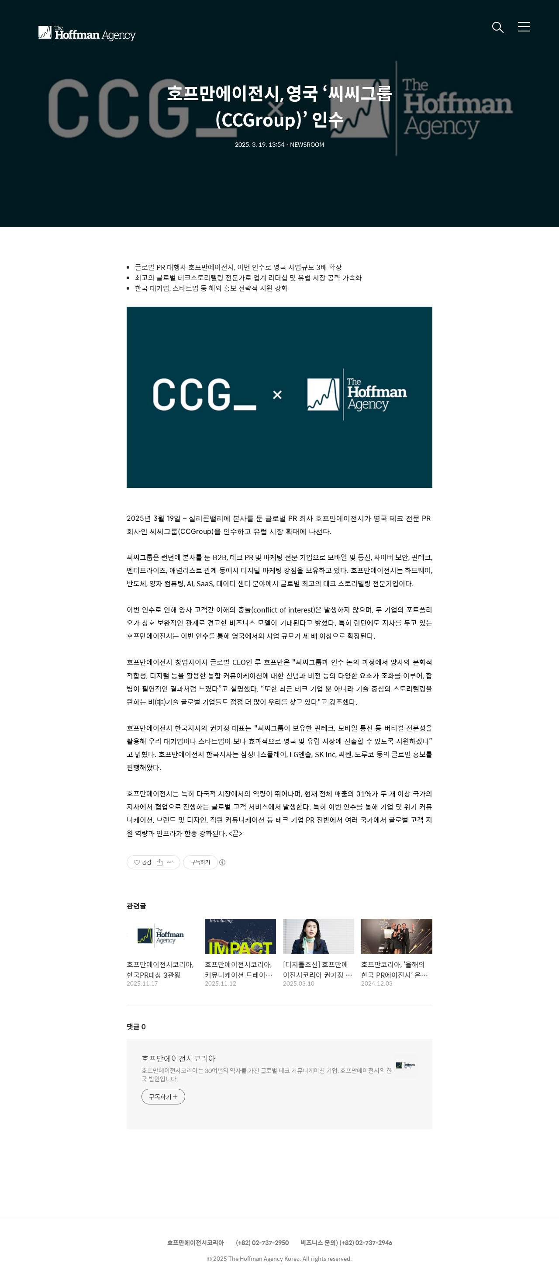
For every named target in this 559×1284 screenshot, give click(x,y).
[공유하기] (159, 862)
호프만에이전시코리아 (178, 1058)
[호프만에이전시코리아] (87, 32)
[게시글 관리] (170, 862)
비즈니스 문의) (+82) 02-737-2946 (346, 1242)
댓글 (136, 1026)
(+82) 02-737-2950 (262, 1242)
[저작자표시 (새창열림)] (222, 862)
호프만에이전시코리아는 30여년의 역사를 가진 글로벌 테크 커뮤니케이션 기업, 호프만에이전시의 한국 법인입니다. (266, 1074)
